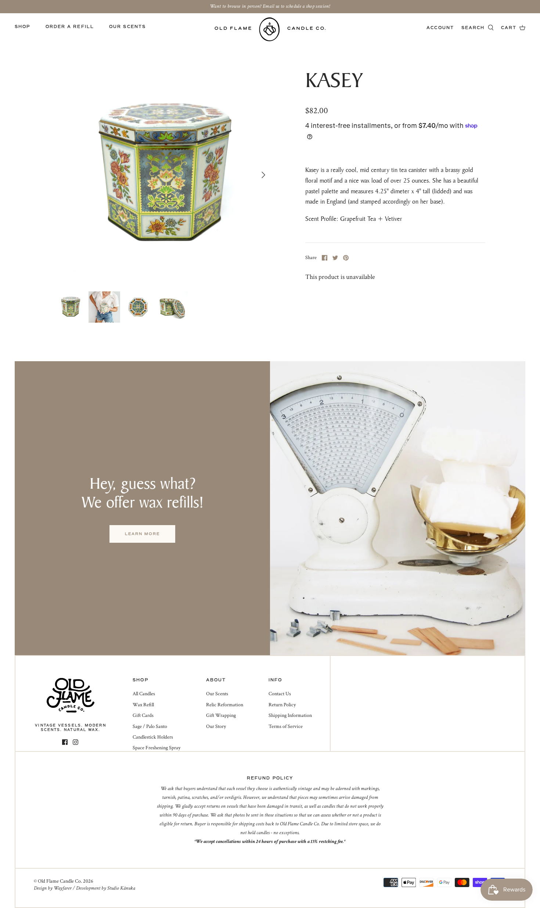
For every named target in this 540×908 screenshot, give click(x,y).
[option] (163, 175)
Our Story (216, 726)
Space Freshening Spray (156, 747)
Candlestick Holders (153, 737)
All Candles (144, 693)
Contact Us (280, 693)
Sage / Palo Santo (150, 726)
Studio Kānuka (121, 888)
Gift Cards (143, 715)
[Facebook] (65, 742)
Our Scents (127, 26)
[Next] (263, 175)
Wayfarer (63, 888)
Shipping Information (290, 715)
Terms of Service (286, 726)
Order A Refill (70, 26)
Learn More (142, 533)
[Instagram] (75, 742)
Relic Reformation (224, 704)
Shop (22, 26)
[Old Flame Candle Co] (270, 29)
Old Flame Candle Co (59, 881)
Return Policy (282, 704)
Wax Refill (143, 704)
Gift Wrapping (221, 715)
